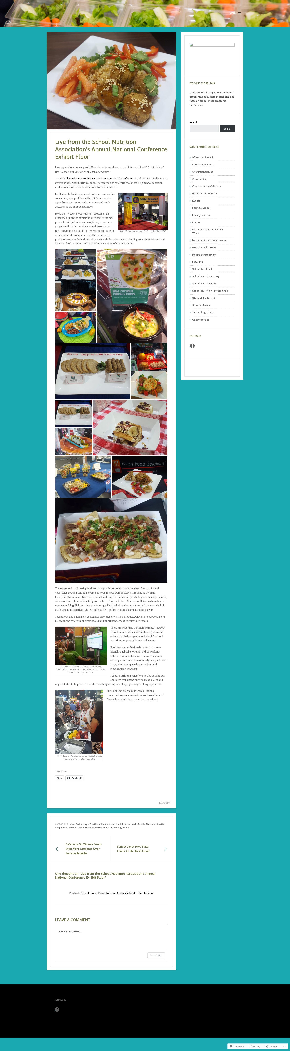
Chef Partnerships (79, 824)
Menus (196, 222)
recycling (197, 261)
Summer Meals (201, 305)
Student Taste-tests (204, 298)
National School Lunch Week (209, 240)
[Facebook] (192, 345)
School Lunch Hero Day (205, 276)
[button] (76, 264)
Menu (233, 13)
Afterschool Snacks (203, 157)
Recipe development (66, 827)
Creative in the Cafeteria (102, 824)
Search (194, 122)
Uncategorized (200, 319)
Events (141, 824)
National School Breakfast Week (207, 231)
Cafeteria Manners (203, 164)
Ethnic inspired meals (126, 824)
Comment (156, 955)
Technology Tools (119, 827)
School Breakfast (202, 269)
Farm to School (201, 207)
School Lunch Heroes (204, 283)
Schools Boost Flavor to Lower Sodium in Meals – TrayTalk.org (117, 893)
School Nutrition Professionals (93, 827)
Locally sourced (201, 215)
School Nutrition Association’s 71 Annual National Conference (97, 178)
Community (199, 179)
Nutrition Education (155, 824)
